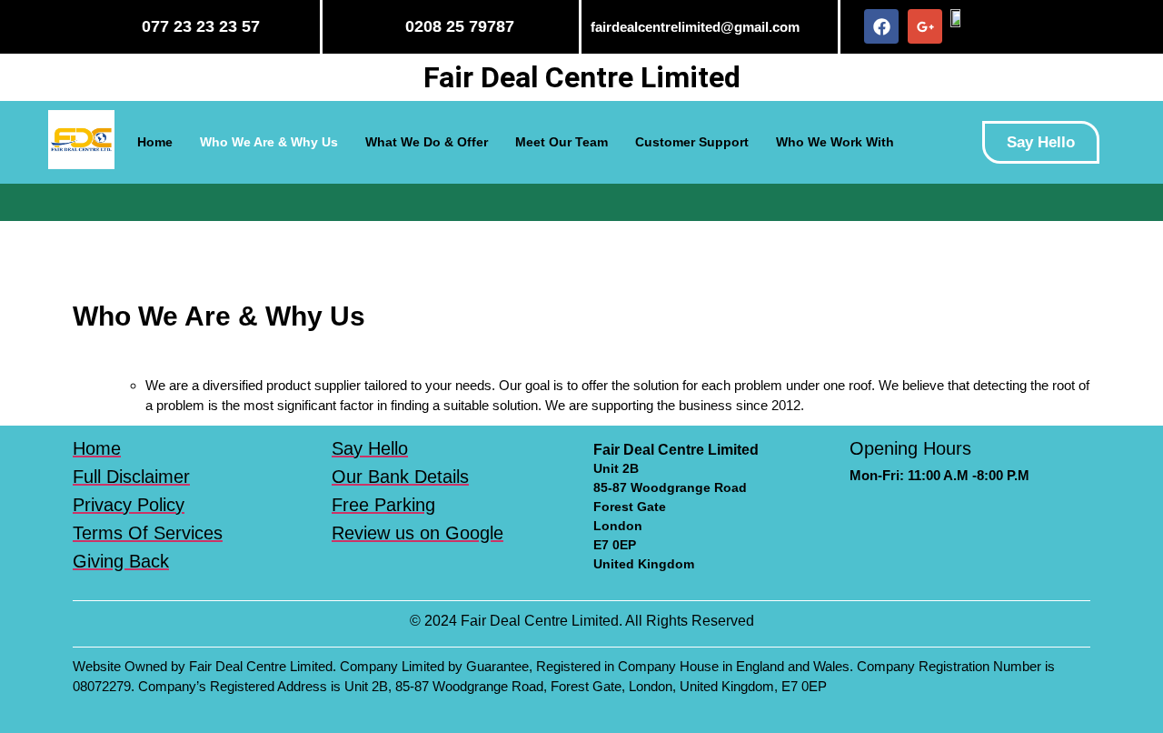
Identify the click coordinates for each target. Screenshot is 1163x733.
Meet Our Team (561, 142)
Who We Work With (835, 142)
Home (155, 142)
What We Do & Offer (426, 142)
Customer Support (692, 142)
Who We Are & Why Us (269, 142)
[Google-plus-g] (925, 26)
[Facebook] (881, 26)
